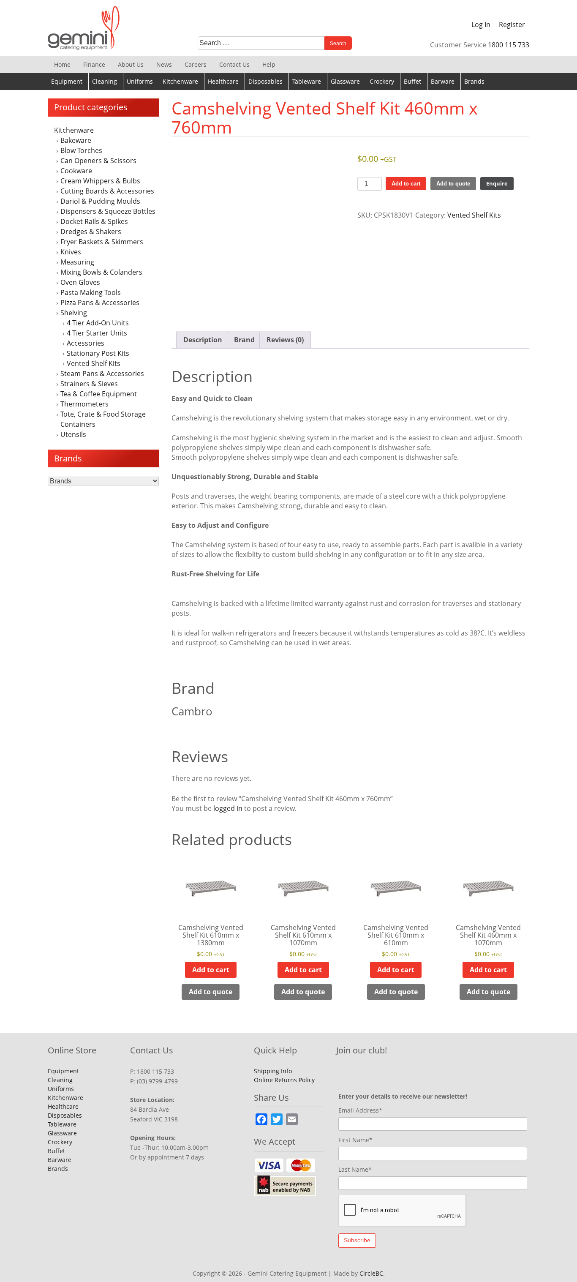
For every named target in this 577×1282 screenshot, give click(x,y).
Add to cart (406, 183)
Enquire (497, 183)
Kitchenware (180, 81)
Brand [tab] (244, 339)
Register (512, 24)
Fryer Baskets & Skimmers (101, 241)
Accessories (85, 343)
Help (268, 64)
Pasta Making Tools (90, 292)
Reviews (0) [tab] (285, 339)
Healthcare (223, 81)
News (164, 64)
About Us (131, 64)
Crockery (382, 81)
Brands (474, 81)
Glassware (345, 81)
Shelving (73, 312)
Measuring (77, 262)
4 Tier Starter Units (97, 333)
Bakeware (75, 140)
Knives (70, 251)
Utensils (73, 434)
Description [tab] (202, 339)
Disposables (265, 81)
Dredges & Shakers (90, 231)
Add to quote (453, 183)
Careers (196, 64)
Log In (480, 24)
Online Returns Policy (284, 1080)
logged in (227, 808)
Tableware (306, 81)
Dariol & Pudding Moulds (100, 201)
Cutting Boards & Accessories (107, 191)
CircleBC (371, 1273)
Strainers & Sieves (89, 383)
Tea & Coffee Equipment (98, 393)
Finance (94, 64)
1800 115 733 (508, 44)
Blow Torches (81, 150)
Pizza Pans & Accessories (99, 302)
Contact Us (234, 64)
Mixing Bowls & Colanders (101, 272)
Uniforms (140, 81)
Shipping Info (273, 1071)
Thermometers (84, 404)
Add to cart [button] (210, 969)
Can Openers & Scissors (98, 160)
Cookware (76, 170)
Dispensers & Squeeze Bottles (107, 211)
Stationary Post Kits (98, 353)
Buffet (412, 81)
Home (62, 64)
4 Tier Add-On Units (98, 322)
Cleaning (104, 81)
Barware (443, 81)
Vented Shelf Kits (93, 363)
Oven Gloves (80, 282)
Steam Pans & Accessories (102, 373)
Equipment (66, 81)
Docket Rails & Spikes (94, 221)
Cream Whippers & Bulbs (100, 180)
